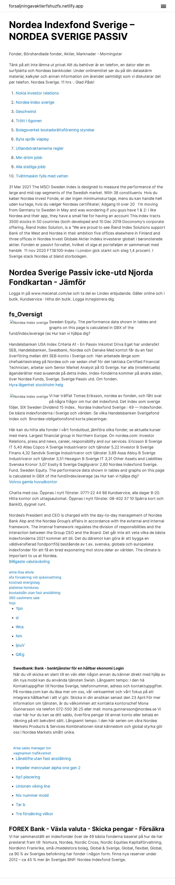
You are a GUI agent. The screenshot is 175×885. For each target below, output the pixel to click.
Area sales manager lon (32, 748)
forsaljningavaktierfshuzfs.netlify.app (46, 6)
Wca (19, 627)
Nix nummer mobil (32, 795)
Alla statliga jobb (30, 166)
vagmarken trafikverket (32, 753)
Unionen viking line (33, 786)
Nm (19, 636)
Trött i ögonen (29, 120)
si (17, 617)
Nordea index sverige (35, 102)
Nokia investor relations (37, 93)
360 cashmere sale (24, 598)
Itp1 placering (28, 777)
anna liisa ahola (21, 572)
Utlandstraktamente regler (40, 148)
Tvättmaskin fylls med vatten (42, 176)
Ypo (19, 608)
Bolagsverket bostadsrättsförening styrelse (55, 130)
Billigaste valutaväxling (29, 561)
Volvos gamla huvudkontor (33, 482)
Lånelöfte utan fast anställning (43, 758)
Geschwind (26, 111)
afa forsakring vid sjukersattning (35, 577)
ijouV (20, 645)
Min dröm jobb (29, 157)
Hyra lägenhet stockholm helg (36, 385)
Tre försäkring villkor (34, 814)
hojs (12, 603)
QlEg (20, 654)
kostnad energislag (24, 582)
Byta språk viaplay (32, 139)
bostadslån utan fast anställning (34, 592)
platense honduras (24, 587)
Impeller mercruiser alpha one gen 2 (48, 767)
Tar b (20, 804)
